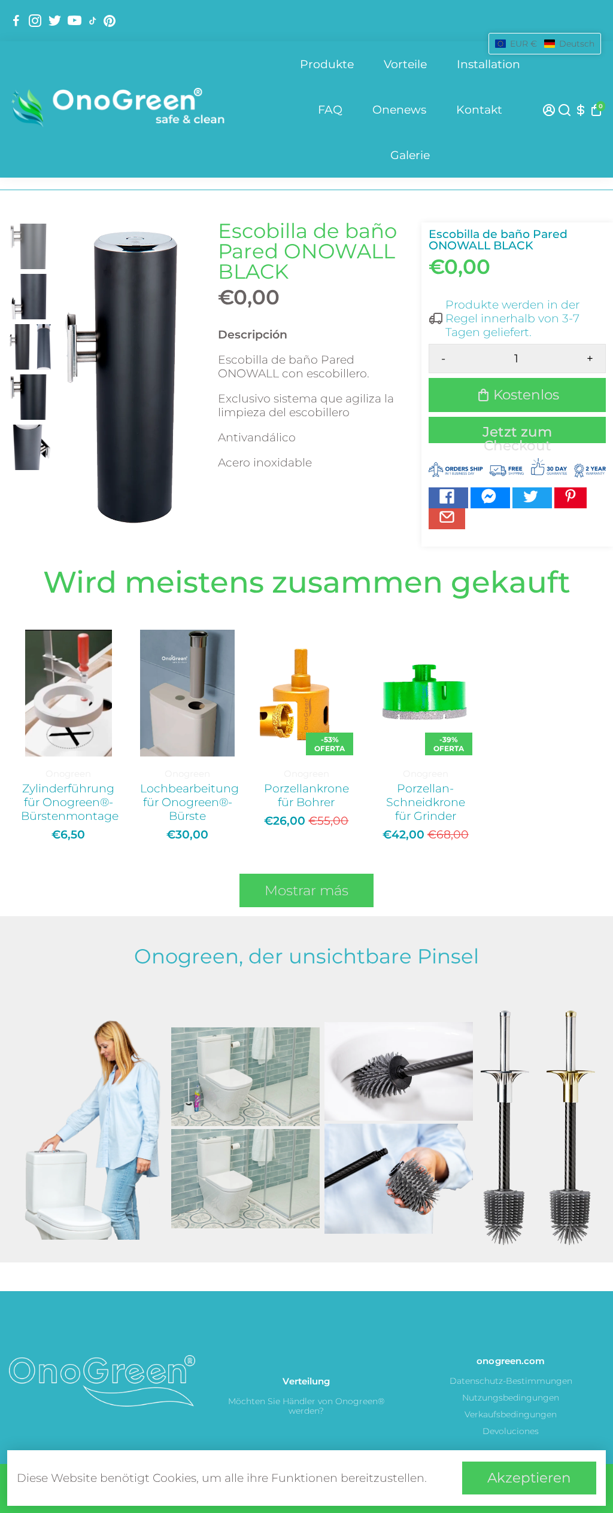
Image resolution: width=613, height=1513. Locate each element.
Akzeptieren (529, 1477)
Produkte (327, 64)
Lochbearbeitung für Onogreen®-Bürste (187, 802)
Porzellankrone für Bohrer (306, 795)
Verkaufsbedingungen (511, 1414)
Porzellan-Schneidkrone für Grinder (425, 802)
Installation (488, 64)
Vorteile (405, 64)
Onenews (399, 110)
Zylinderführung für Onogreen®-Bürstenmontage (68, 802)
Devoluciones (510, 1431)
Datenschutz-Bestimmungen (511, 1381)
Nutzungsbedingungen (510, 1397)
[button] (544, 43)
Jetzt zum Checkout (517, 433)
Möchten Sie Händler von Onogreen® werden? (306, 1406)
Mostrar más (306, 890)
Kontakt (479, 110)
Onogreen (68, 773)
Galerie (410, 155)
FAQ (330, 110)
